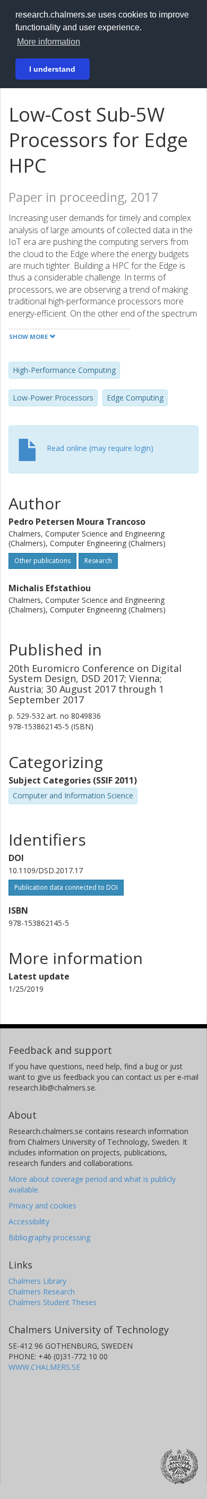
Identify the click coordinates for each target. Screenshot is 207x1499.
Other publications (42, 560)
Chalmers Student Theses (52, 1302)
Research (98, 560)
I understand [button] (52, 69)
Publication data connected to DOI (66, 887)
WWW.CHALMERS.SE (44, 1367)
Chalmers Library (37, 1281)
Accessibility (28, 1221)
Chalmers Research (41, 1292)
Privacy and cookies (42, 1205)
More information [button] (48, 41)
